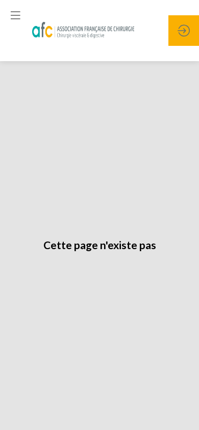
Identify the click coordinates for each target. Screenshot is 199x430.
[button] (15, 15)
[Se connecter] (183, 30)
